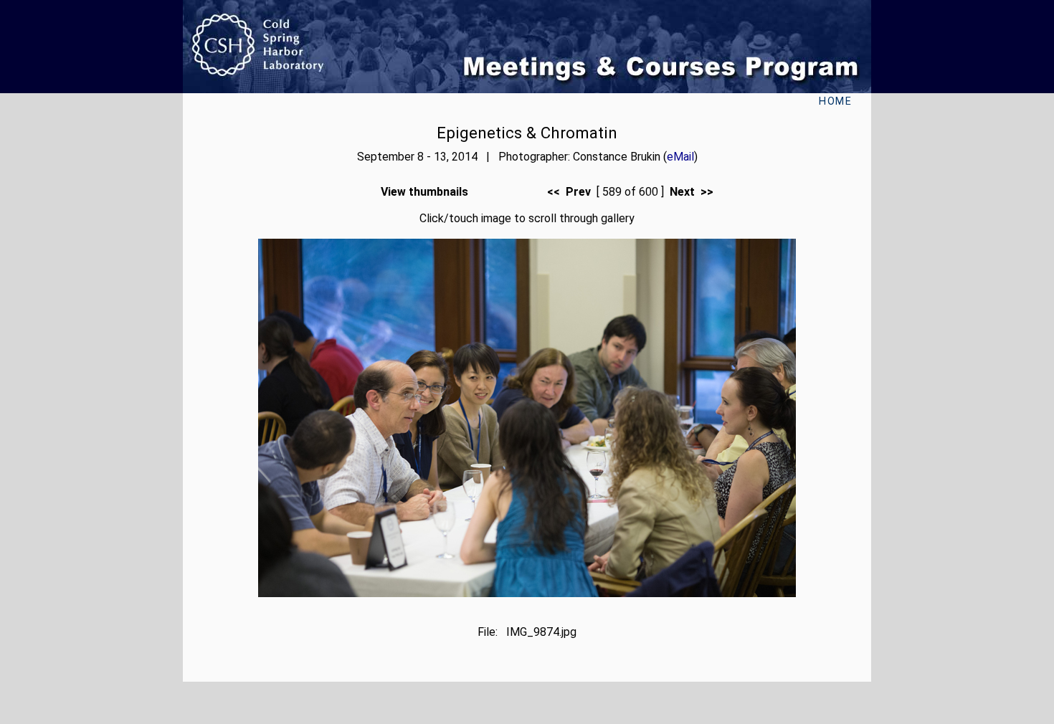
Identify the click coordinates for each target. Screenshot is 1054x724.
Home (835, 101)
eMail (680, 156)
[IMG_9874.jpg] (527, 593)
